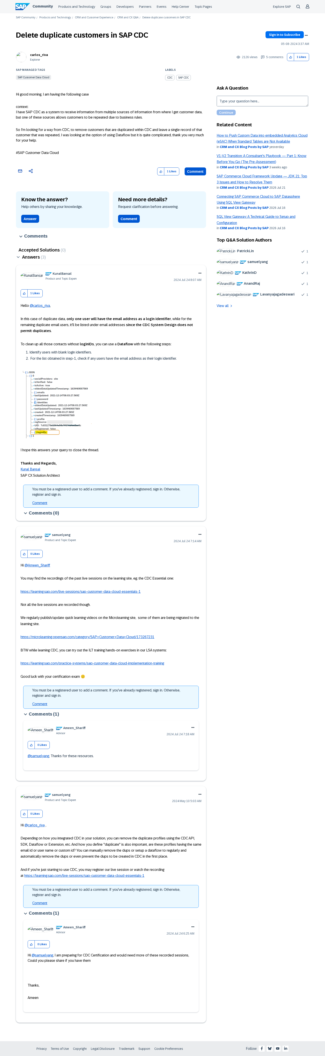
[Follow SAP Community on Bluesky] (269, 1048)
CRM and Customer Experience (94, 17)
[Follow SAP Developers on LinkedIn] (285, 1048)
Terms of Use (60, 1048)
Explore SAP (282, 6)
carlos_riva (39, 55)
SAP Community (25, 17)
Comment (195, 171)
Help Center (180, 6)
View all (223, 306)
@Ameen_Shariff (37, 565)
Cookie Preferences (168, 1048)
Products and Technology (76, 6)
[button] (290, 57)
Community (42, 6)
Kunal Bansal (30, 469)
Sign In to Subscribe (284, 34)
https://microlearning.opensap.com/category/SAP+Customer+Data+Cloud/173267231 (87, 637)
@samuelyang (38, 756)
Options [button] (306, 35)
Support (144, 1048)
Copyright (80, 1048)
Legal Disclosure (103, 1048)
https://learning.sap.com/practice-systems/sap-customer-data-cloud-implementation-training (92, 663)
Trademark (126, 1048)
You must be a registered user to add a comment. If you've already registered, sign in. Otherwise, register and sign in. (106, 491)
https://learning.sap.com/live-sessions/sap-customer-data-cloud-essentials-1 (81, 591)
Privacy (41, 1048)
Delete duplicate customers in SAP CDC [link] (166, 17)
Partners (145, 6)
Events (161, 6)
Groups (105, 6)
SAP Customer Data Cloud (33, 77)
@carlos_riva (40, 305)
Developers (125, 6)
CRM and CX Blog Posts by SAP (244, 147)
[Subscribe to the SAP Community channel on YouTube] (277, 1048)
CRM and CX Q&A (127, 17)
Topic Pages (203, 6)
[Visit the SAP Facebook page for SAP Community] (262, 1048)
